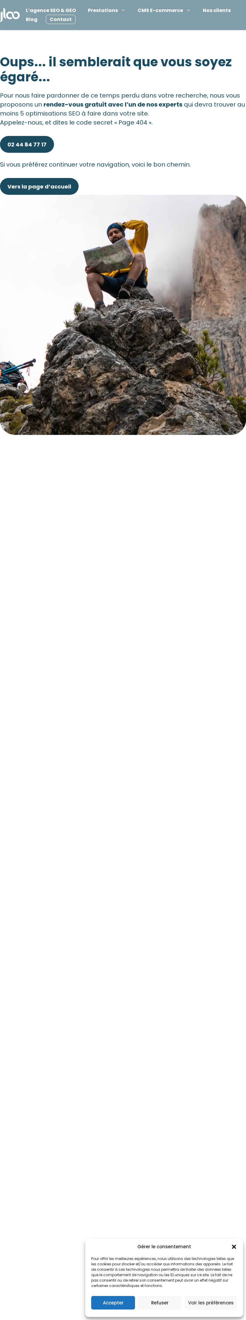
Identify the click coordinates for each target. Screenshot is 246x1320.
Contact (61, 19)
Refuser (160, 1303)
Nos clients (217, 10)
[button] (234, 1247)
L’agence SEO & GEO (51, 10)
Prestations (103, 10)
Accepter (113, 1303)
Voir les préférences (211, 1303)
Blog (32, 19)
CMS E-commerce (160, 10)
